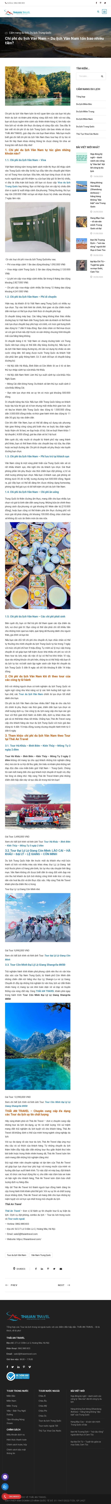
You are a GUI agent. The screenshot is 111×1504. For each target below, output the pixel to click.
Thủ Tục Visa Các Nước (87, 134)
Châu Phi (43, 1411)
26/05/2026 (98, 212)
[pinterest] (100, 3)
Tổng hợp (80, 97)
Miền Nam (11, 1401)
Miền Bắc (11, 1396)
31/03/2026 (98, 233)
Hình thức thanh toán (17, 1439)
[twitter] (105, 3)
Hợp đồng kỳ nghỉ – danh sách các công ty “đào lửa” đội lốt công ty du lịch (86, 1399)
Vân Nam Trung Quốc (41, 1255)
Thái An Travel (12, 1211)
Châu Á (42, 1396)
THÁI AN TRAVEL (45, 991)
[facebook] (96, 3)
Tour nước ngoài (16, 1218)
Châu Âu (43, 1401)
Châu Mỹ (43, 1406)
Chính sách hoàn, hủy (17, 1444)
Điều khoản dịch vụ (16, 1434)
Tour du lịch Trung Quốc (50, 1420)
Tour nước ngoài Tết (48, 1426)
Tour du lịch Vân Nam (16, 1255)
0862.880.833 (24, 1348)
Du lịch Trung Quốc (40, 32)
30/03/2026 (98, 255)
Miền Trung (12, 1406)
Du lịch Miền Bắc (84, 104)
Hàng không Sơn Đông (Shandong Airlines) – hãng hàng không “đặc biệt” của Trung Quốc (86, 1412)
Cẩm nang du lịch (19, 32)
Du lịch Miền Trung (85, 111)
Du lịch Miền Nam (84, 119)
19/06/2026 (98, 176)
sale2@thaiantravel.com (25, 1354)
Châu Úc (43, 1416)
